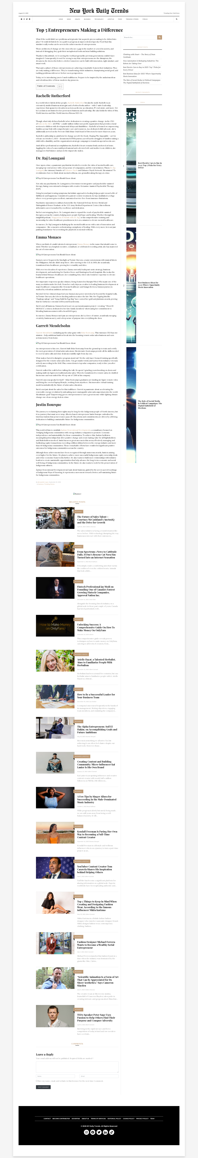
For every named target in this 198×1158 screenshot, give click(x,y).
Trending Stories (132, 19)
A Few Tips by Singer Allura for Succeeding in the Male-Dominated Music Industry (96, 799)
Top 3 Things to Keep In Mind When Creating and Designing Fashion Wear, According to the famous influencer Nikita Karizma (97, 906)
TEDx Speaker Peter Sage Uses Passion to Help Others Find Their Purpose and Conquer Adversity (96, 1017)
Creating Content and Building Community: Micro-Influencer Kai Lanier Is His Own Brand (96, 764)
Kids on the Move (45, 124)
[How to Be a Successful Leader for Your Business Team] (55, 696)
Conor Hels (92, 599)
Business (87, 19)
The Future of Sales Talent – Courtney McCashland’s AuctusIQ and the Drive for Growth (95, 519)
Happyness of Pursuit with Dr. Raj (65, 217)
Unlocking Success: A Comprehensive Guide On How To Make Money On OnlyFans (96, 627)
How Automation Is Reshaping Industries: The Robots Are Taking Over (141, 62)
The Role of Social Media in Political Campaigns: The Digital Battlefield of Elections (142, 81)
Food (120, 19)
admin (91, 634)
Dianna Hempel (90, 736)
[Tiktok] (111, 1132)
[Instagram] (86, 1132)
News (69, 19)
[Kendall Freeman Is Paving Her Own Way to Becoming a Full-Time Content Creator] (55, 832)
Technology (99, 19)
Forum (145, 19)
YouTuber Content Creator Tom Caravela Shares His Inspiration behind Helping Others (94, 869)
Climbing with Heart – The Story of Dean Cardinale (139, 55)
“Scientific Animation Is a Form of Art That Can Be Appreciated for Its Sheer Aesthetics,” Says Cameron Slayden (97, 981)
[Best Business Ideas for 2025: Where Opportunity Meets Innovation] (131, 285)
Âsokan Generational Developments (76, 430)
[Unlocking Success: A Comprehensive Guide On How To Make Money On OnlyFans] (55, 625)
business (41, 484)
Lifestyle (111, 19)
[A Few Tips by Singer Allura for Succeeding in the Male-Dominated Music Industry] (55, 797)
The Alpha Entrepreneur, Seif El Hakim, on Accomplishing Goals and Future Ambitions (97, 729)
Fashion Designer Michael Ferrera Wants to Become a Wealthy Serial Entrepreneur (96, 944)
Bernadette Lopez (43, 482)
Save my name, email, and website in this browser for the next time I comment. (70, 1081)
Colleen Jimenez (91, 527)
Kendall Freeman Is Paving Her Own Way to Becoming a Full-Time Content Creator (97, 834)
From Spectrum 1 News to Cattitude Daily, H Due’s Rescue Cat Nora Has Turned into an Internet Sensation (97, 554)
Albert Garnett (93, 669)
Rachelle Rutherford (76, 103)
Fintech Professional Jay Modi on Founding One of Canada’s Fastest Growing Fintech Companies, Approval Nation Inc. (96, 591)
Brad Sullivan (93, 561)
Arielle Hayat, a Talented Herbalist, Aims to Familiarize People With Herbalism (96, 662)
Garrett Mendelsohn (44, 333)
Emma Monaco (83, 244)
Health (77, 19)
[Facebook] (92, 1132)
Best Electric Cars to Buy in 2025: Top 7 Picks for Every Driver (142, 68)
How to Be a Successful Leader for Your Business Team (96, 696)
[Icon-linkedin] (105, 1132)
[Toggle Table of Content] (58, 86)
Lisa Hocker (92, 701)
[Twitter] (99, 1132)
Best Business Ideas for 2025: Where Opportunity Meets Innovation (142, 75)
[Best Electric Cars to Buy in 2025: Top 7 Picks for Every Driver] (131, 166)
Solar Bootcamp (87, 333)
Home (61, 19)
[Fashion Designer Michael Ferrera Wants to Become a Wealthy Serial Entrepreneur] (55, 943)
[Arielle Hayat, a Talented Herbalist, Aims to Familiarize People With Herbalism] (55, 660)
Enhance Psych (71, 170)
